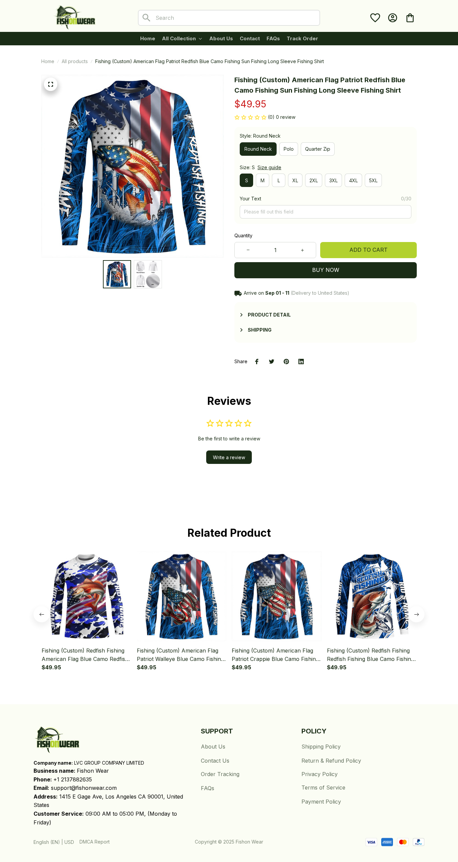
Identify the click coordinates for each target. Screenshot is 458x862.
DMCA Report (94, 842)
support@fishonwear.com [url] (84, 787)
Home (47, 61)
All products (75, 61)
